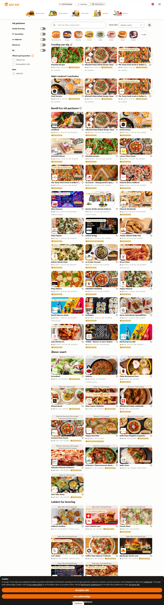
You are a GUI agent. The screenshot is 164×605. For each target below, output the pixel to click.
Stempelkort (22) (23, 64)
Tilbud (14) (20, 60)
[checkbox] (56, 36)
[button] (10, 4)
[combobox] (81, 25)
